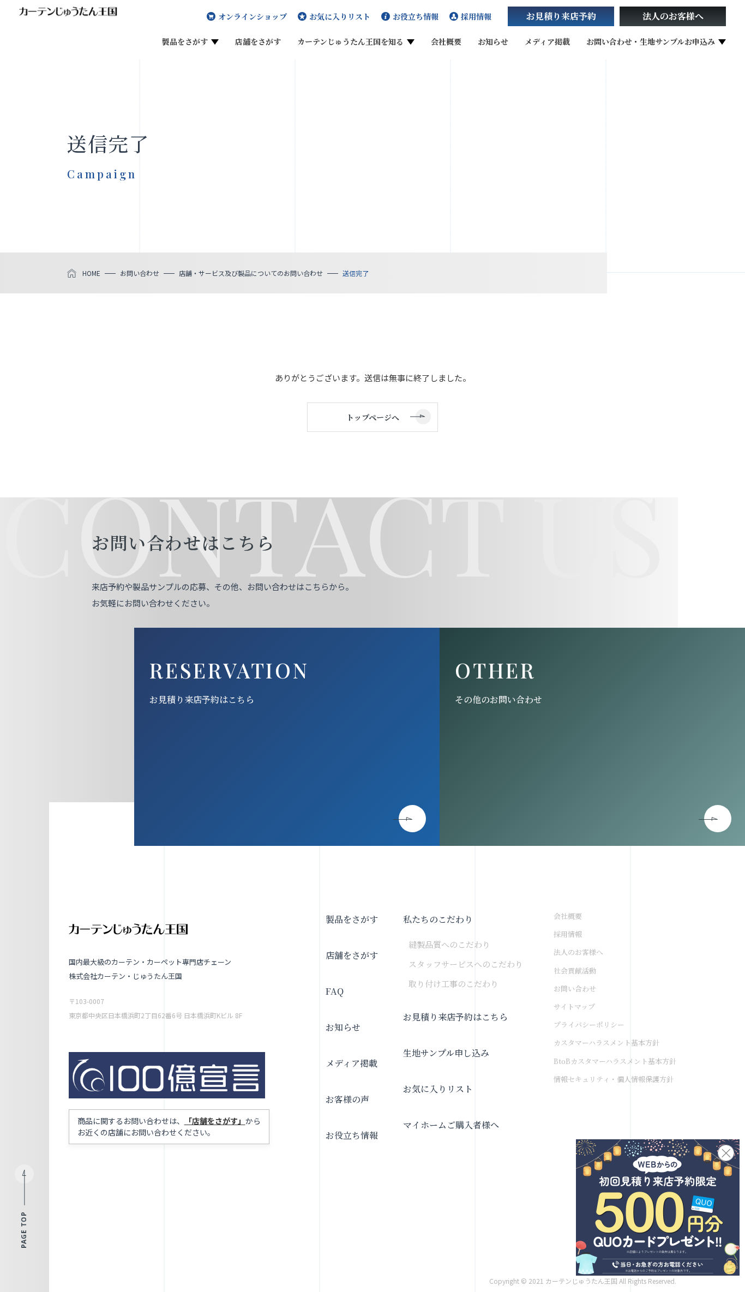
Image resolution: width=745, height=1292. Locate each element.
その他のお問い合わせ (498, 699)
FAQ (335, 991)
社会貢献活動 (575, 970)
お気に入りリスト (339, 16)
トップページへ (372, 417)
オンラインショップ (252, 16)
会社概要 (446, 41)
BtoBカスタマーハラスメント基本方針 (615, 1061)
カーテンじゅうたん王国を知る (350, 41)
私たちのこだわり (438, 919)
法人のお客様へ (673, 16)
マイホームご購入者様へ (451, 1125)
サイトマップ (574, 1006)
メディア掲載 (547, 41)
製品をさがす (185, 41)
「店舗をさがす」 (214, 1120)
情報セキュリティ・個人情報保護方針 (614, 1079)
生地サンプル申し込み (446, 1053)
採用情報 (476, 16)
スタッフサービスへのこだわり (465, 964)
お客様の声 (347, 1099)
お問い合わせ (575, 988)
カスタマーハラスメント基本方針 (606, 1042)
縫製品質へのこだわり (449, 944)
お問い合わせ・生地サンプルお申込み (650, 41)
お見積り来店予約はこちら (201, 699)
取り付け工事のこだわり (453, 983)
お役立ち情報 (415, 16)
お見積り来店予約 (561, 16)
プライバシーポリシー (589, 1024)
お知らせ (493, 41)
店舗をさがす (258, 41)
